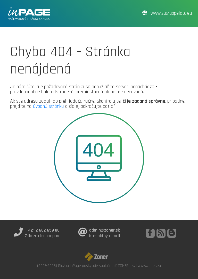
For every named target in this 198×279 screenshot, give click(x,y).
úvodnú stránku (48, 106)
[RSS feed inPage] (161, 233)
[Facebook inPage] (150, 233)
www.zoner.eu (149, 265)
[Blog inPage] (171, 233)
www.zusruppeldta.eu (170, 13)
